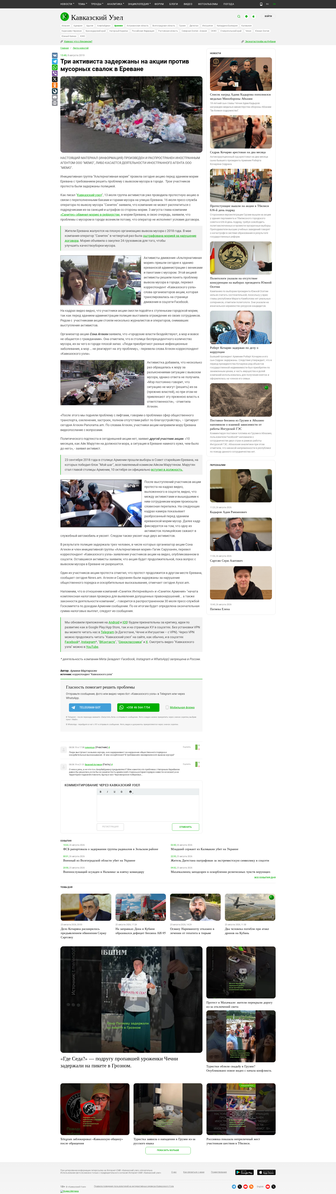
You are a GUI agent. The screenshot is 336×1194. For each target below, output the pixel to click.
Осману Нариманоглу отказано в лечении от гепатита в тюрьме (192, 931)
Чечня (248, 31)
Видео (188, 4)
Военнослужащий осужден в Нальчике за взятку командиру (103, 872)
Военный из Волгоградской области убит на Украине (99, 860)
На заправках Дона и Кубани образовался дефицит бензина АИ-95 (140, 931)
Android (113, 622)
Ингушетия (207, 25)
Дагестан (194, 25)
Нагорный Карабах (118, 31)
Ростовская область (168, 31)
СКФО (213, 31)
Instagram (88, 642)
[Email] (55, 97)
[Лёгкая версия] (261, 4)
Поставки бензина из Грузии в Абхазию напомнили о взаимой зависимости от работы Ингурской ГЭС (237, 424)
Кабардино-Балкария (227, 25)
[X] (55, 79)
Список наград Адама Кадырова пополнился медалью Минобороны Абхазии (240, 96)
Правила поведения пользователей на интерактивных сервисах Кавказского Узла (134, 1186)
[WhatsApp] (55, 67)
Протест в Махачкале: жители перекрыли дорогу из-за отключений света (239, 1004)
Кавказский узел (89, 195)
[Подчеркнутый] (114, 792)
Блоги (173, 4)
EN (274, 4)
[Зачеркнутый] (121, 792)
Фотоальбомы (208, 4)
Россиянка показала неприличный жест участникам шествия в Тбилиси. (233, 1141)
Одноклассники (130, 642)
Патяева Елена (220, 609)
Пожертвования (219, 1172)
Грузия (182, 25)
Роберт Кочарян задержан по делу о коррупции (234, 349)
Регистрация (110, 826)
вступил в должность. (167, 469)
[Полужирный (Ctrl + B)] (100, 792)
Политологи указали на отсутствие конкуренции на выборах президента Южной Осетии (241, 282)
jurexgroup (90, 747)
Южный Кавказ (69, 36)
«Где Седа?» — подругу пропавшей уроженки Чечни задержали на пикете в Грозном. (119, 1062)
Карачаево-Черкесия (72, 31)
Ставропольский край (230, 31)
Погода (228, 4)
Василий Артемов (93, 764)
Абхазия (66, 25)
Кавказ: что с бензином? (78, 41)
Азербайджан (103, 25)
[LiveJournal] (55, 91)
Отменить (185, 827)
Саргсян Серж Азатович (226, 560)
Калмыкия (246, 25)
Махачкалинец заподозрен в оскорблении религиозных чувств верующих (220, 872)
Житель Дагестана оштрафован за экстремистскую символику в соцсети (220, 860)
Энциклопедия (138, 4)
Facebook (71, 642)
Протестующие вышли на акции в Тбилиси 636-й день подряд (239, 208)
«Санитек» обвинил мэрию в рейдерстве (90, 214)
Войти (268, 16)
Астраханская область (138, 25)
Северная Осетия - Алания (194, 31)
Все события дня (265, 877)
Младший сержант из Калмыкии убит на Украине (204, 849)
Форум (159, 4)
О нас (174, 1172)
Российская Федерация (143, 31)
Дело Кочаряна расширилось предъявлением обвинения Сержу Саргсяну (83, 933)
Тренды (96, 4)
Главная (64, 48)
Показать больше (168, 1150)
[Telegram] (55, 62)
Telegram (107, 632)
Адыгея (89, 25)
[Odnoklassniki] (55, 85)
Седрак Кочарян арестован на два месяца (238, 152)
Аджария (78, 25)
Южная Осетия (262, 31)
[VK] (55, 56)
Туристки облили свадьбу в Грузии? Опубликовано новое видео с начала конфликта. (239, 1068)
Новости (66, 4)
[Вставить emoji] (130, 792)
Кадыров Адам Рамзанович (228, 512)
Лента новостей (81, 48)
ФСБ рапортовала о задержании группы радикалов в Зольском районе (110, 849)
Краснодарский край (96, 31)
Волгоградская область (163, 25)
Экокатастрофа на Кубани (260, 41)
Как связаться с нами (193, 1172)
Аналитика (114, 4)
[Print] (55, 103)
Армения (118, 25)
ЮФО (82, 36)
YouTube (92, 647)
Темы (81, 4)
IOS (124, 622)
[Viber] (55, 73)
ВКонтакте (107, 642)
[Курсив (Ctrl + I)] (107, 792)
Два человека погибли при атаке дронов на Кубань (247, 931)
